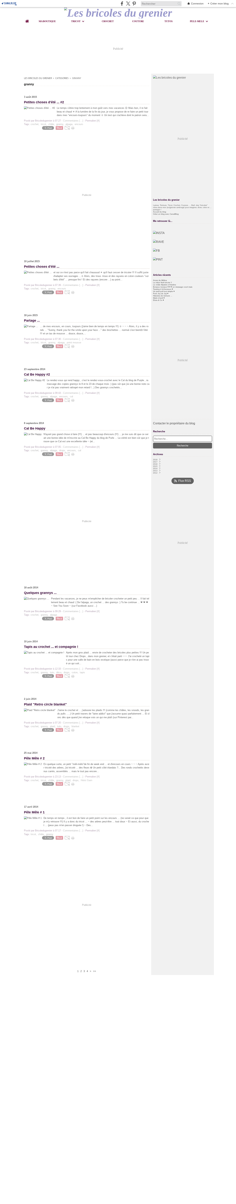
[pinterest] (134, 3)
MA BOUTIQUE (47, 21)
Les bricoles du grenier (38, 78)
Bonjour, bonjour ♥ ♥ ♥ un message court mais (172, 287)
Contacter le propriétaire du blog (174, 423)
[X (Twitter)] (128, 3)
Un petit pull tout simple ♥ (164, 291)
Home (27, 19)
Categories (62, 78)
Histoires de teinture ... (162, 296)
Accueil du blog (159, 212)
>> (94, 971)
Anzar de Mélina (160, 280)
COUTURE (138, 21)
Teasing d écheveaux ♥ (163, 289)
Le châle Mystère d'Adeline (164, 285)
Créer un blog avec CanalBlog (166, 214)
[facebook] (122, 3)
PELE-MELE (197, 21)
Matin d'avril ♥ (159, 298)
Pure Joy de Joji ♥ (160, 294)
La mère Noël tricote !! (162, 282)
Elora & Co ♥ (158, 300)
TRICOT (76, 21)
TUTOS (168, 21)
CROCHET (108, 21)
